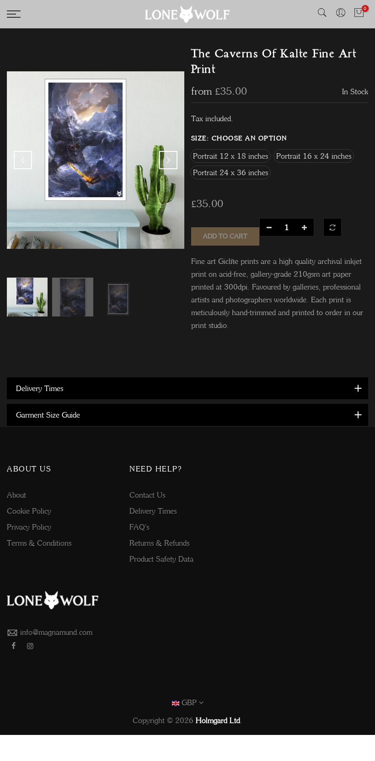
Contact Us (147, 495)
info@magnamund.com (56, 632)
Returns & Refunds (159, 543)
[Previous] (23, 160)
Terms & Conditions (39, 543)
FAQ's (139, 527)
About (16, 495)
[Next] (168, 160)
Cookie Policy (29, 511)
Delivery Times (153, 511)
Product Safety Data (161, 559)
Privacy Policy (29, 527)
